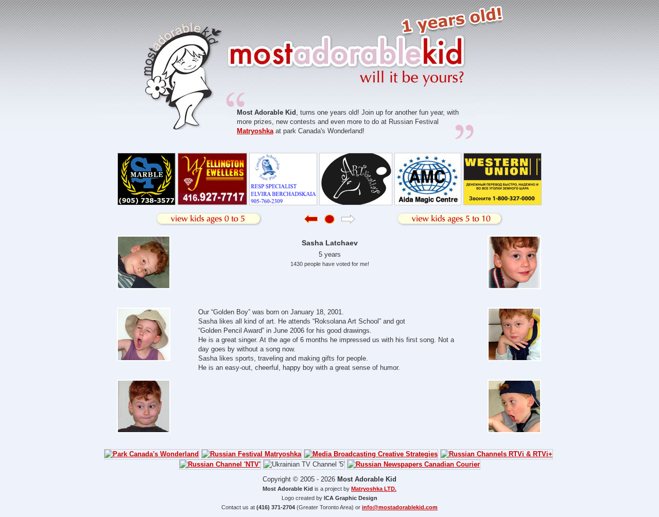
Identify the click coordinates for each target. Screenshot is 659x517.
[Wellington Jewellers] (212, 203)
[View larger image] (144, 287)
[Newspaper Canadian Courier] (413, 464)
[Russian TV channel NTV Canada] (220, 464)
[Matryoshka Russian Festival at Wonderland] (251, 454)
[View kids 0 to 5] (209, 219)
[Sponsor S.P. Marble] (146, 203)
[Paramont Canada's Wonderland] (151, 454)
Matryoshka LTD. (373, 489)
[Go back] (329, 221)
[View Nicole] (311, 221)
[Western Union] (502, 203)
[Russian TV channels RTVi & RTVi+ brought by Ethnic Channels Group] (496, 454)
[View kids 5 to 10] (450, 219)
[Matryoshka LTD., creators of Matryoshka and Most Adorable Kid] (371, 454)
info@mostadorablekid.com (400, 507)
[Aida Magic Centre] (427, 203)
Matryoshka (255, 131)
